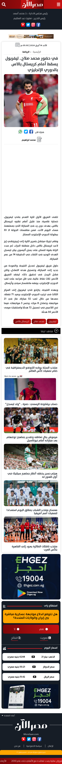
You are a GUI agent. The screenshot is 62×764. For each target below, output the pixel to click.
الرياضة (25, 51)
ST (17, 752)
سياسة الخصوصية (34, 746)
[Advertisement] (31, 180)
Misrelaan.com (31, 734)
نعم (41, 629)
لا (14, 629)
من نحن (17, 746)
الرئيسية (37, 51)
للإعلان (50, 746)
